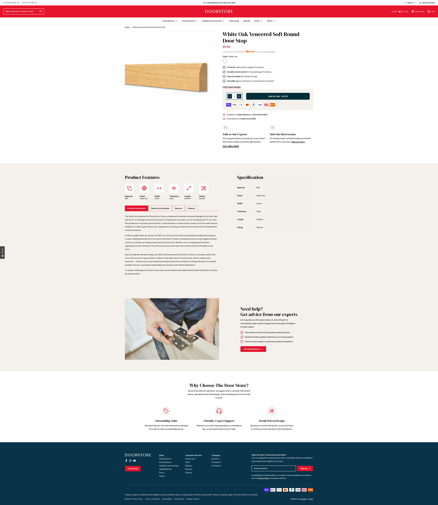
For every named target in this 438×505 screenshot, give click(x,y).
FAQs (187, 462)
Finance (188, 472)
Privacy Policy (179, 499)
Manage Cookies (192, 499)
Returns (188, 469)
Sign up (303, 468)
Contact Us (133, 468)
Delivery (188, 465)
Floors (161, 472)
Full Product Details (232, 87)
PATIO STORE (28, 3)
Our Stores (216, 465)
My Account (190, 458)
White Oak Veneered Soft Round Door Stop (149, 27)
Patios (162, 476)
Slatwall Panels (165, 469)
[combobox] (21, 11)
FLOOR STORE (9, 3)
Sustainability (167, 499)
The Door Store (137, 499)
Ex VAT (405, 11)
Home (127, 27)
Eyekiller (303, 499)
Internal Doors (165, 458)
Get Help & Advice (252, 349)
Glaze (311, 499)
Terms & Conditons (152, 499)
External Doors (165, 462)
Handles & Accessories (169, 465)
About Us (215, 458)
